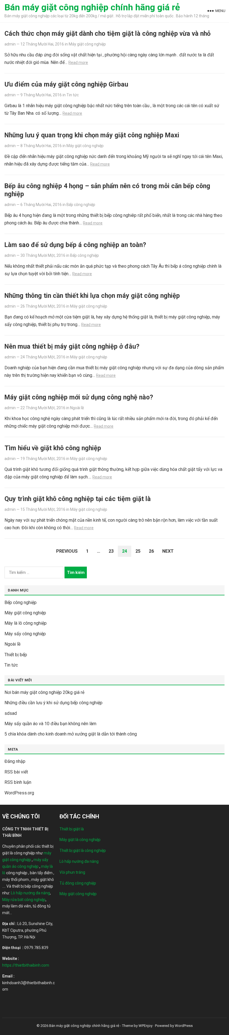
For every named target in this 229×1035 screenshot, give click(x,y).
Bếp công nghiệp (80, 204)
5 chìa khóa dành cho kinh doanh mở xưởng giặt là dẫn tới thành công (70, 734)
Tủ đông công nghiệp (77, 883)
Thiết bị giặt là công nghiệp (82, 850)
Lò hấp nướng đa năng (30, 893)
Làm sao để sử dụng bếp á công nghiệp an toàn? (75, 245)
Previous (67, 551)
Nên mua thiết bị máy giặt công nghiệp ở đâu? (71, 346)
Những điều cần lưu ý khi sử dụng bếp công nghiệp (53, 702)
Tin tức (72, 95)
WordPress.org (19, 793)
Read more (78, 62)
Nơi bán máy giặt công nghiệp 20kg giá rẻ (44, 692)
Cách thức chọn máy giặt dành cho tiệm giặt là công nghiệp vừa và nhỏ (107, 33)
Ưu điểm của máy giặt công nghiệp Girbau (66, 84)
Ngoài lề (77, 408)
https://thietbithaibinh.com (25, 965)
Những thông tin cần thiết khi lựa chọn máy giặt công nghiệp (92, 296)
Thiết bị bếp (15, 654)
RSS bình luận (17, 782)
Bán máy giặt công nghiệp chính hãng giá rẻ (92, 7)
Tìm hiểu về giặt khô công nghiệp (52, 448)
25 (137, 551)
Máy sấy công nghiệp (25, 633)
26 (151, 551)
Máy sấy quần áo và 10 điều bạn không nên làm (50, 723)
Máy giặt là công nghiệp (80, 839)
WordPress (184, 1026)
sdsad (10, 713)
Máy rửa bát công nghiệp (24, 899)
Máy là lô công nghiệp (25, 623)
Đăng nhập (14, 761)
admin (10, 44)
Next (168, 551)
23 (111, 551)
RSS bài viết (16, 772)
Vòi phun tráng (72, 872)
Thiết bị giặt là (71, 829)
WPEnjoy (145, 1026)
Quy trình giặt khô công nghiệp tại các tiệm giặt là (77, 499)
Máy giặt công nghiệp (87, 44)
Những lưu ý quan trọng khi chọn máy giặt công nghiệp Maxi (91, 135)
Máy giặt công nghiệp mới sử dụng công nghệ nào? (78, 397)
